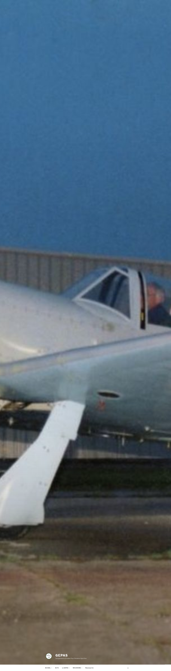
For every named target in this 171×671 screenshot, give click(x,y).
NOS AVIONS (77, 668)
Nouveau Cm (89, 668)
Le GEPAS (65, 668)
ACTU (57, 668)
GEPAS (61, 655)
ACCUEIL (47, 668)
